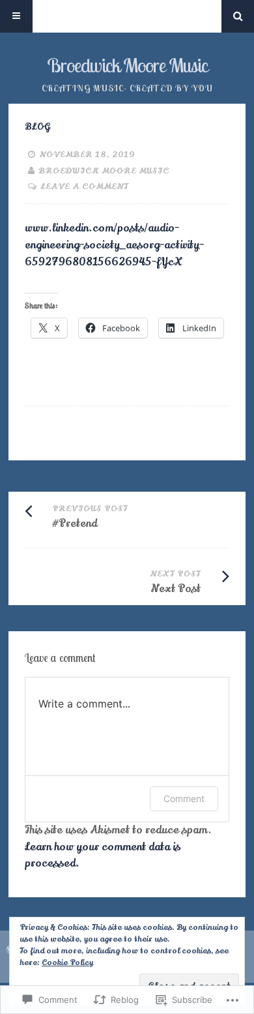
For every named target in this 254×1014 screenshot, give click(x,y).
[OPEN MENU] (16, 16)
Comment (184, 798)
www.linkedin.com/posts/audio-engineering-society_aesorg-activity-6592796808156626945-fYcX (114, 245)
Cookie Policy (67, 962)
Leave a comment (84, 186)
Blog (38, 127)
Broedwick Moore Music (127, 65)
